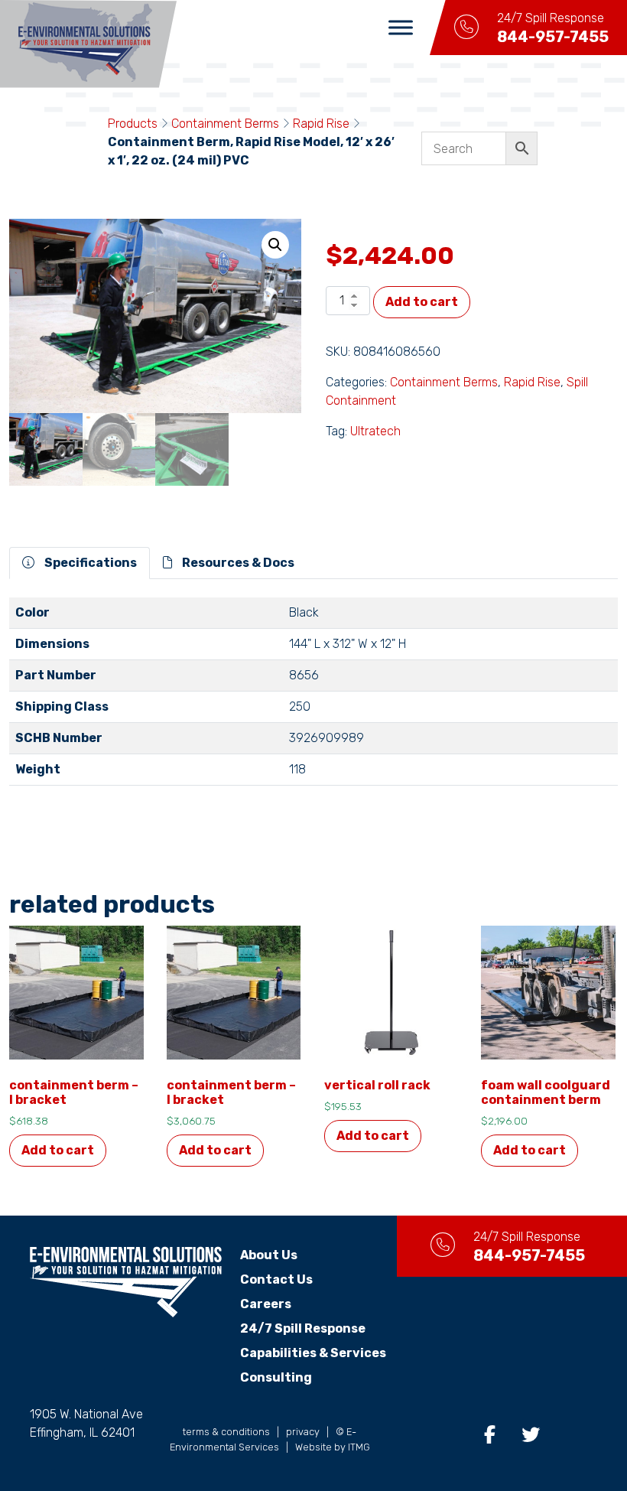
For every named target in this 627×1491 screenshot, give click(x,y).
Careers (265, 1304)
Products (133, 123)
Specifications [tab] (89, 562)
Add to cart (421, 302)
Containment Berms (225, 123)
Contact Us (276, 1279)
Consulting (276, 1377)
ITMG (359, 1447)
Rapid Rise (321, 123)
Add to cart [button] (57, 1150)
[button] (275, 245)
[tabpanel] (313, 697)
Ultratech (375, 431)
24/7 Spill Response (302, 1328)
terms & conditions (226, 1431)
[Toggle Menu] (400, 27)
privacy (303, 1431)
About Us (268, 1255)
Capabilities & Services (313, 1353)
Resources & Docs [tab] (237, 562)
